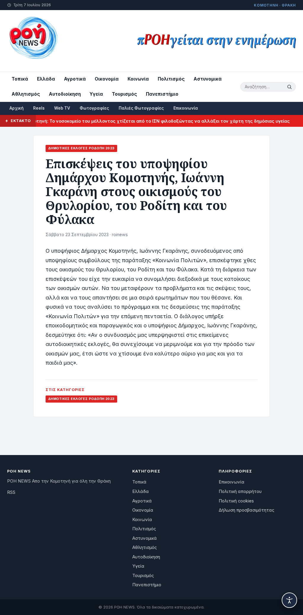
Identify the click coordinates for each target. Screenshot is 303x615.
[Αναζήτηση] (290, 86)
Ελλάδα (46, 79)
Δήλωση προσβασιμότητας (246, 510)
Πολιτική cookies (236, 501)
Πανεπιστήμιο (162, 94)
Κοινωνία (138, 79)
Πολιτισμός (171, 79)
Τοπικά (20, 79)
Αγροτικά (75, 79)
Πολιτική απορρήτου (240, 491)
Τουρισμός (124, 94)
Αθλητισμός (26, 94)
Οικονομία (107, 79)
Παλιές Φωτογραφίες (141, 108)
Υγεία (96, 94)
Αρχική (16, 108)
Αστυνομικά (208, 79)
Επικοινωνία (185, 108)
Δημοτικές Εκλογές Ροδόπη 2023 (81, 148)
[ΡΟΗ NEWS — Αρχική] (33, 41)
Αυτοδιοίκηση (65, 94)
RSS (11, 492)
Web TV (62, 108)
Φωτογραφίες (94, 108)
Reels (39, 108)
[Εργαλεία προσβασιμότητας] (289, 600)
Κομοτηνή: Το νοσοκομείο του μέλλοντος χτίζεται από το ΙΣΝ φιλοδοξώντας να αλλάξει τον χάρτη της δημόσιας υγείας (151, 121)
